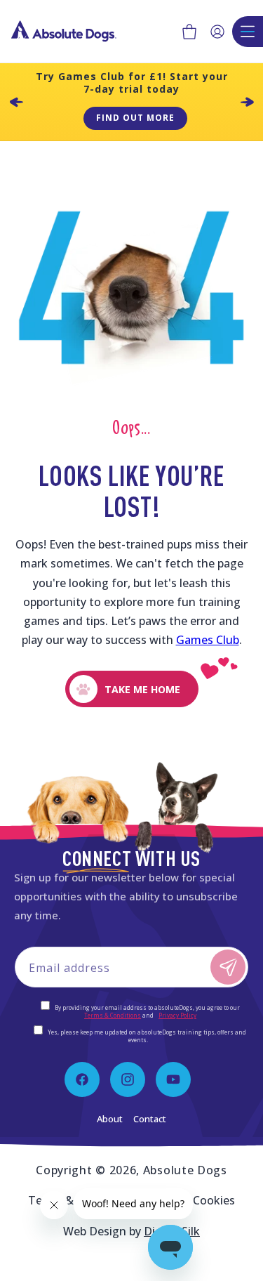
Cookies (214, 1200)
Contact (149, 1118)
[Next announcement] (246, 101)
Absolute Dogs (185, 1170)
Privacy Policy (177, 1015)
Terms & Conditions (112, 1015)
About (110, 1118)
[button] (189, 32)
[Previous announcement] (16, 101)
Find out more (135, 118)
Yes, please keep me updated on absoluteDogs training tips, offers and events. (146, 1036)
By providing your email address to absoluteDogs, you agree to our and (146, 1011)
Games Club (207, 640)
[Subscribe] (227, 967)
